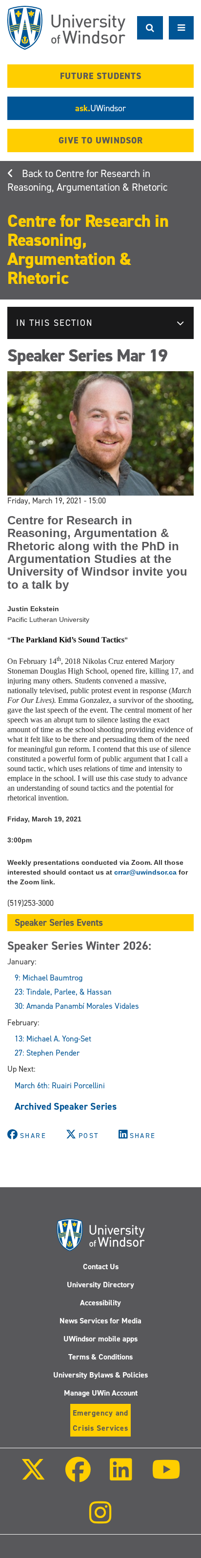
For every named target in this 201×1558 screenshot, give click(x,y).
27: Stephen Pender (47, 1053)
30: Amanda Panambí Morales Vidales (77, 1006)
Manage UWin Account (101, 1393)
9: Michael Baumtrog (48, 978)
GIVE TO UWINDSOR (101, 140)
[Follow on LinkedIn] (121, 1476)
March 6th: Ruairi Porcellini (60, 1085)
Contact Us (101, 1266)
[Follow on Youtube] (165, 1476)
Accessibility (100, 1303)
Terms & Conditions (100, 1357)
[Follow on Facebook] (78, 1476)
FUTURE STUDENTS (100, 76)
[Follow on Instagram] (100, 1519)
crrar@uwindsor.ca (145, 872)
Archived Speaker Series (66, 1106)
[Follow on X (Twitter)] (33, 1476)
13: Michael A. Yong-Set (53, 1039)
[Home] (66, 28)
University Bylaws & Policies (100, 1375)
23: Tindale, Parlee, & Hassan (63, 992)
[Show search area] (150, 28)
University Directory (100, 1284)
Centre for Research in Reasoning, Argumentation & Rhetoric (87, 180)
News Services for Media (100, 1321)
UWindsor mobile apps (100, 1339)
